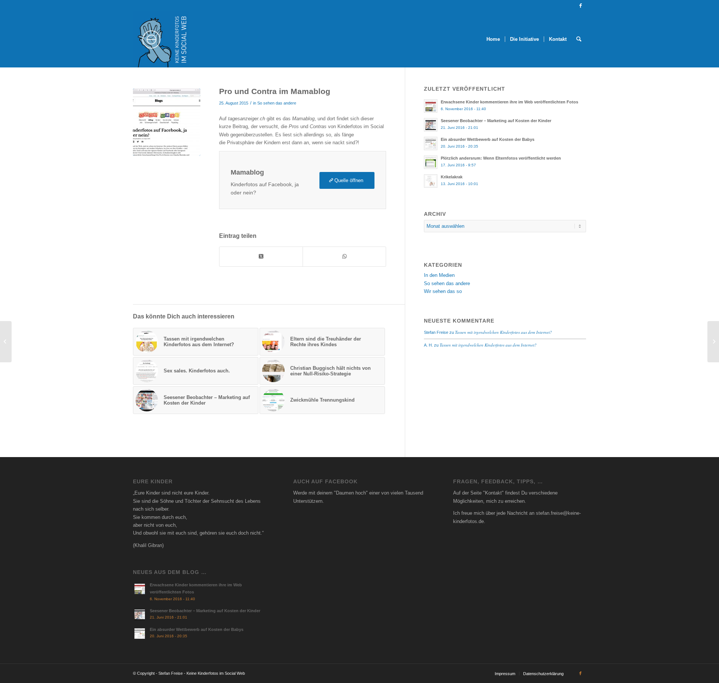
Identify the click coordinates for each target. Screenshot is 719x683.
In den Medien (439, 275)
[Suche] (578, 39)
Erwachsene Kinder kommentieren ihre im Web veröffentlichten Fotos (509, 102)
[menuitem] (493, 39)
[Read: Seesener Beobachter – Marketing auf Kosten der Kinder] (430, 125)
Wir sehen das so (443, 291)
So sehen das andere (276, 103)
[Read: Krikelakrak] (430, 181)
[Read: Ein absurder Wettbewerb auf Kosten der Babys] (430, 143)
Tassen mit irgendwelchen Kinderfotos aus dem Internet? (503, 332)
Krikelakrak (451, 177)
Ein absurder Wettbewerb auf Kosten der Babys (487, 139)
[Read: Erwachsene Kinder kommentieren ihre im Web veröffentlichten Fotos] (430, 106)
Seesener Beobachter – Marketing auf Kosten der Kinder (496, 120)
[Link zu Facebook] (580, 5)
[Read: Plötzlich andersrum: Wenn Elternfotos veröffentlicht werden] (430, 162)
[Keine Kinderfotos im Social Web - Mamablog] (166, 122)
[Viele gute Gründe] (6, 341)
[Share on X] (261, 256)
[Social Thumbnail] (161, 39)
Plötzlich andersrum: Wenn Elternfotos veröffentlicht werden (501, 158)
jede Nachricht (512, 513)
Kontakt (493, 493)
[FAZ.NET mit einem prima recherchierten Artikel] (713, 341)
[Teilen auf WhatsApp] (344, 256)
